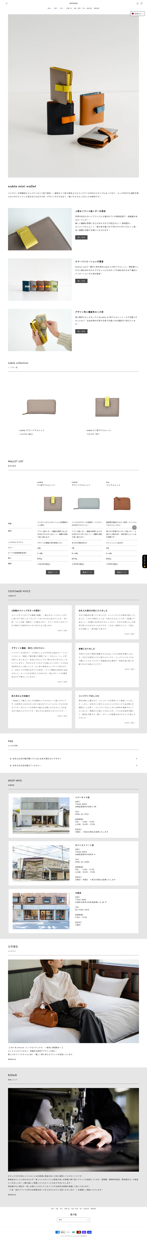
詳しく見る (81, 237)
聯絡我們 (93, 1208)
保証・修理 (74, 1208)
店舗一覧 (67, 1208)
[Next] (134, 527)
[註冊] (88, 1220)
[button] (7, 3)
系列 (61, 1208)
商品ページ (52, 572)
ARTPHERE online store (70, 1236)
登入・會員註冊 (84, 1208)
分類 (56, 1208)
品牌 (52, 1208)
